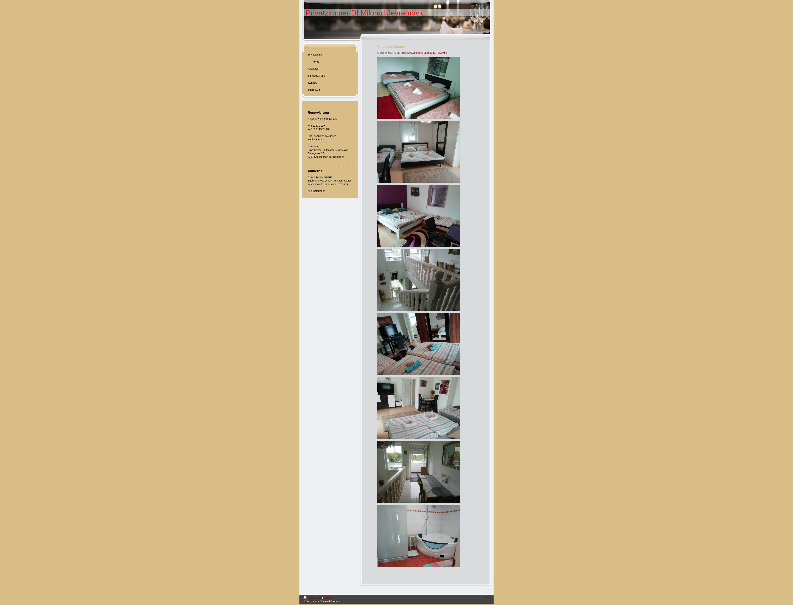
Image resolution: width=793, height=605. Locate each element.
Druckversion (314, 598)
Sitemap (327, 598)
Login (486, 597)
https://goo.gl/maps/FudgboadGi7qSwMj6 (424, 52)
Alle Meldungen (316, 191)
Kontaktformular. (317, 139)
